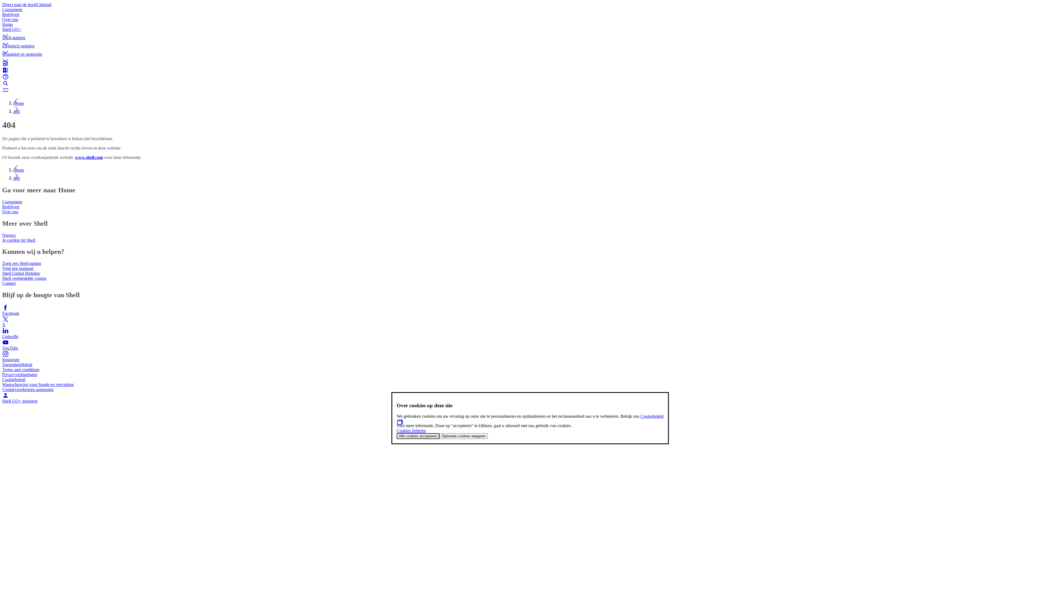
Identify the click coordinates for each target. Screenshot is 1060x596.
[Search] (530, 83)
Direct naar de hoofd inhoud (26, 4)
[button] (530, 31)
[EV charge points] (530, 70)
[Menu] (530, 90)
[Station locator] (530, 63)
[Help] (530, 76)
